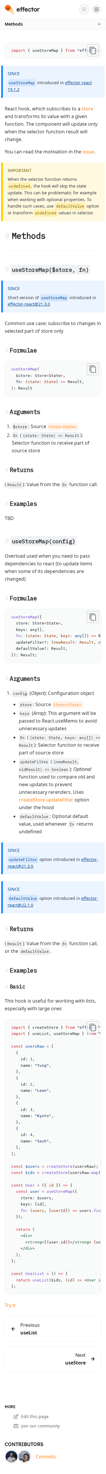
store (87, 108)
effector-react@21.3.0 (29, 304)
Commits (46, 1456)
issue (88, 151)
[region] (53, 50)
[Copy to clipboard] (93, 50)
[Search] (84, 9)
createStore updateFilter (46, 799)
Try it (10, 1305)
